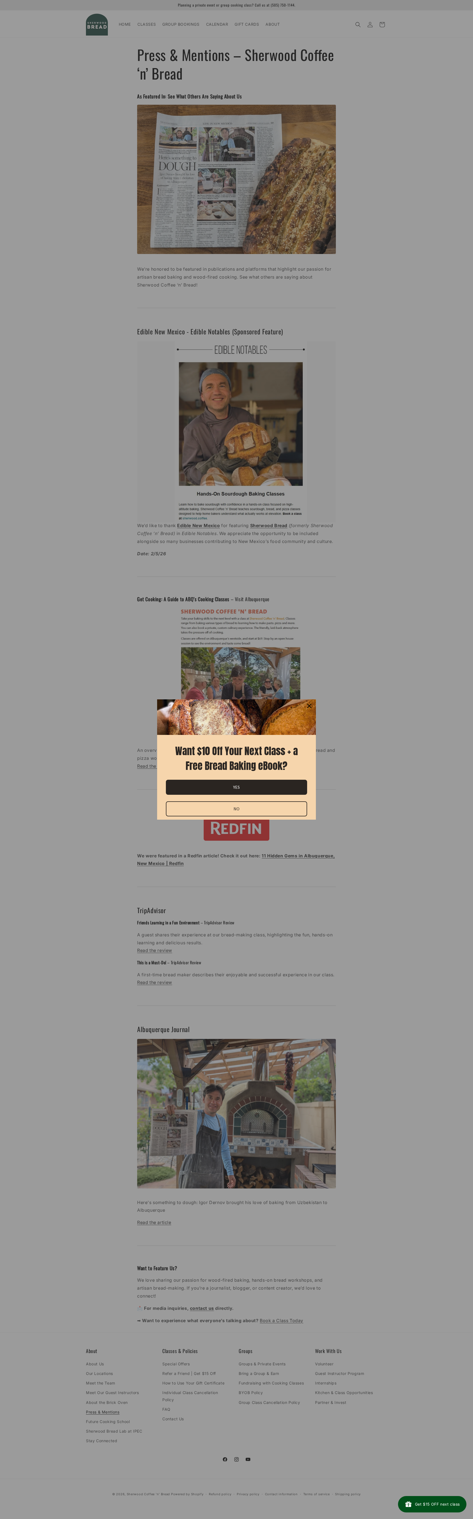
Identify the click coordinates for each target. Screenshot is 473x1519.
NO (236, 808)
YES (236, 787)
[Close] (309, 705)
